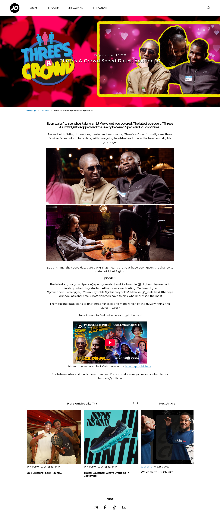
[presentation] (134, 403)
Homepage (31, 111)
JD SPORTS (146, 467)
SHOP (110, 499)
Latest (33, 8)
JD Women (75, 8)
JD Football (99, 8)
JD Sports (53, 8)
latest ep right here (138, 366)
